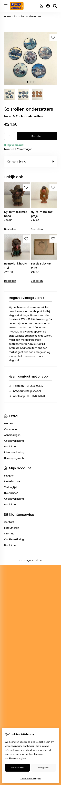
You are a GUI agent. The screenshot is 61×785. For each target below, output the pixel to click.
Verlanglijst (10, 487)
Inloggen (9, 475)
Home (7, 16)
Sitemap (9, 533)
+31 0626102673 (34, 386)
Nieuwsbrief (11, 493)
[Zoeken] (55, 6)
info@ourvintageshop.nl (27, 391)
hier (24, 758)
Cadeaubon (11, 429)
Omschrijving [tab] (16, 161)
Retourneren (11, 528)
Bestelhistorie (12, 481)
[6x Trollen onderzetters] (30, 84)
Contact (9, 522)
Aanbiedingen (12, 435)
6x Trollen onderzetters (27, 16)
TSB (40, 560)
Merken (8, 423)
